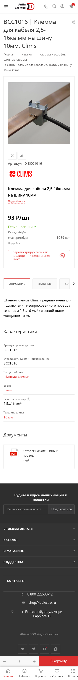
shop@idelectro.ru (42, 602)
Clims (7, 390)
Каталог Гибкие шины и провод (40, 453)
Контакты (15, 581)
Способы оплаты (18, 529)
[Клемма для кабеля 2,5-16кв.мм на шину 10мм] (39, 113)
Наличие (45, 284)
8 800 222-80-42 (40, 594)
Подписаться (61, 509)
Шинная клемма (16, 376)
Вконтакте (22, 649)
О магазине (13, 551)
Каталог (10, 540)
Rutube (44, 649)
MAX (55, 649)
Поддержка (13, 562)
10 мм (8, 417)
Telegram (33, 649)
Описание (17, 284)
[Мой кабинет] (62, 7)
